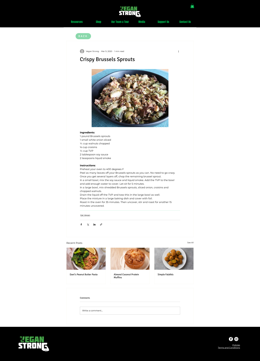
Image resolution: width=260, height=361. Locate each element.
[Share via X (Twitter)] (88, 224)
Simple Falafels (165, 274)
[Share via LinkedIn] (94, 224)
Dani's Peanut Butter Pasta (84, 274)
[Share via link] (101, 224)
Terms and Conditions (229, 347)
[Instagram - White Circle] (236, 339)
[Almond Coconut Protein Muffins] (130, 259)
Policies (236, 345)
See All (190, 242)
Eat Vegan (85, 215)
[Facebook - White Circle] (231, 339)
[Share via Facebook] (81, 224)
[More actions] (178, 51)
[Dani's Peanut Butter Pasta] (86, 259)
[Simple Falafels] (174, 259)
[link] (192, 6)
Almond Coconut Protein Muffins (126, 276)
